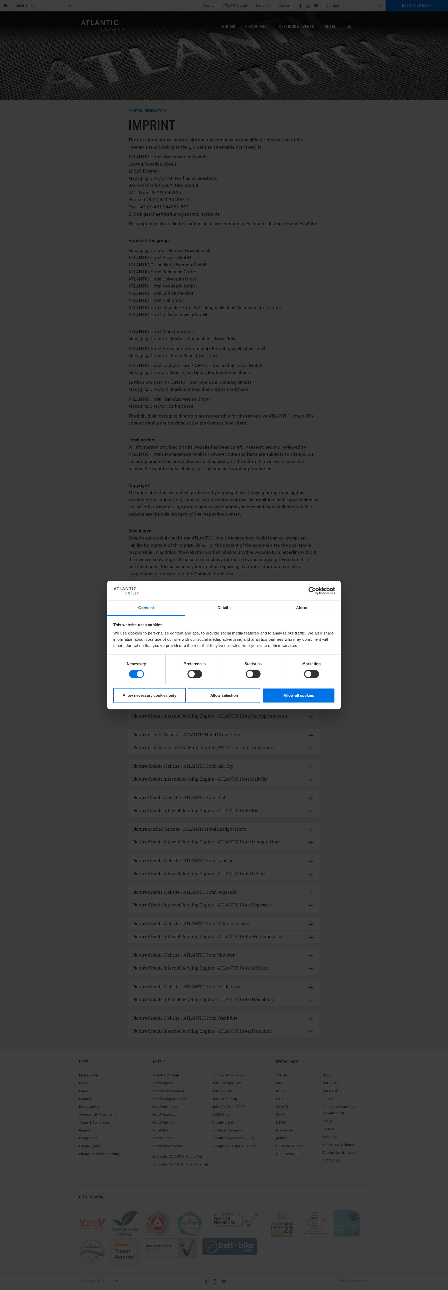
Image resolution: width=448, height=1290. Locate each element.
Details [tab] (224, 608)
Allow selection (224, 695)
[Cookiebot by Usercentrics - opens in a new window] (312, 591)
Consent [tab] (146, 608)
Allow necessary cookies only (149, 695)
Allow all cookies (298, 695)
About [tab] (302, 608)
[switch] (194, 674)
